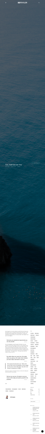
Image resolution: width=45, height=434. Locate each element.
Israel (37, 357)
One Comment (36, 163)
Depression (36, 344)
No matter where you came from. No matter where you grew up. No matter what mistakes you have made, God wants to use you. (17, 358)
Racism (32, 370)
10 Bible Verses (32, 394)
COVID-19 (32, 344)
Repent (36, 374)
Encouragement (33, 348)
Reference (32, 374)
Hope (34, 357)
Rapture (35, 370)
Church (32, 340)
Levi (37, 361)
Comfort (35, 340)
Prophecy (35, 368)
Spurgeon (32, 379)
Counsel (37, 342)
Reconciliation (33, 372)
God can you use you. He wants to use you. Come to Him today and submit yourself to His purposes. (17, 377)
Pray (35, 366)
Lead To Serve (33, 361)
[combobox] (35, 401)
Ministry (18, 166)
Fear (31, 355)
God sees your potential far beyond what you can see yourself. (17, 340)
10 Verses (32, 333)
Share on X (25, 341)
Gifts (34, 355)
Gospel (37, 355)
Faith (36, 353)
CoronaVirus (32, 342)
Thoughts (31, 390)
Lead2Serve (32, 359)
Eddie (37, 346)
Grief (31, 357)
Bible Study (36, 333)
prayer (32, 368)
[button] (5, 2)
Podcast (32, 366)
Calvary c (37, 335)
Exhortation (32, 353)
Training (32, 383)
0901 (6, 383)
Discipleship (32, 346)
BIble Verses (32, 335)
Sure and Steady (33, 381)
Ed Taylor (7, 166)
